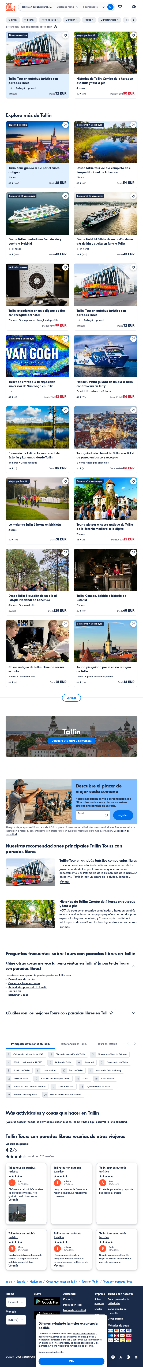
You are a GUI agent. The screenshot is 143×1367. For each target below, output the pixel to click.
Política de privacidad (74, 1310)
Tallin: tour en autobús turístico (22, 1169)
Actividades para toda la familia (27, 987)
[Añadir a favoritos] (65, 35)
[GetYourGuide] (10, 7)
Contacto (68, 1299)
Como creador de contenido (117, 1311)
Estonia (21, 1281)
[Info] (55, 27)
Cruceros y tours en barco (24, 983)
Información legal (72, 1304)
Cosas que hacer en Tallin (61, 1281)
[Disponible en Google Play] (47, 1301)
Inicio (9, 1281)
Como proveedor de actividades (118, 1301)
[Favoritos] (120, 7)
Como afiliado (115, 1318)
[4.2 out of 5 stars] (16, 1156)
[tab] (30, 1044)
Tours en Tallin (90, 1281)
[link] (37, 65)
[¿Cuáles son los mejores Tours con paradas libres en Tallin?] (133, 1013)
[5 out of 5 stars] (26, 1176)
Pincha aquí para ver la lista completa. (104, 1121)
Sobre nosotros (99, 1301)
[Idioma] (134, 6)
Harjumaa (36, 1281)
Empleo (98, 1309)
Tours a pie (14, 991)
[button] (37, 65)
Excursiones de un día (21, 979)
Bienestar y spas (18, 994)
